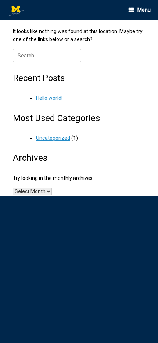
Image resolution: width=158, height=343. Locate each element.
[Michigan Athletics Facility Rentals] (16, 10)
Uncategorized (53, 138)
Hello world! (49, 98)
